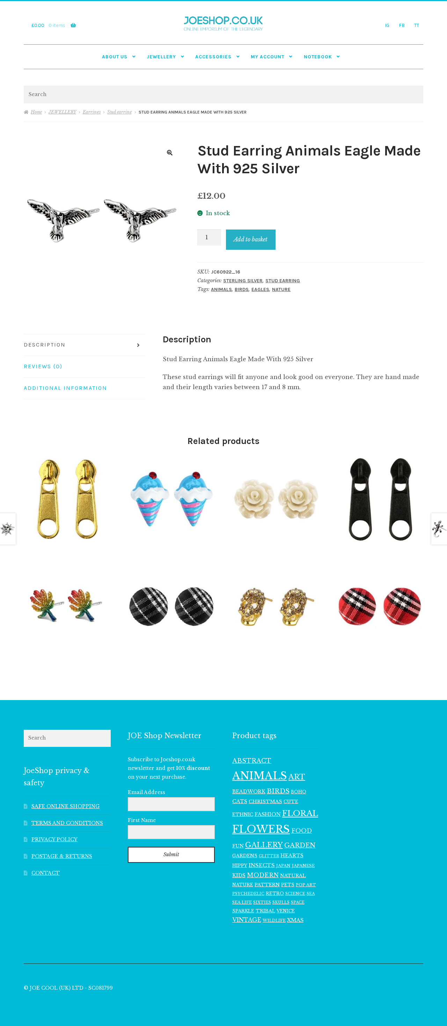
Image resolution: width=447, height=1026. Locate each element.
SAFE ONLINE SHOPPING (65, 806)
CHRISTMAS (265, 802)
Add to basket (251, 239)
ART (296, 776)
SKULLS (281, 902)
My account (267, 56)
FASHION (268, 814)
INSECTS (262, 865)
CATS (239, 801)
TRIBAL (265, 911)
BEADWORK (248, 791)
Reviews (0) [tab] (43, 366)
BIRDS (242, 289)
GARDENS (244, 855)
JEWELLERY (161, 56)
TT (416, 25)
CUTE (291, 801)
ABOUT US (114, 56)
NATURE (281, 289)
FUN (238, 846)
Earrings (92, 112)
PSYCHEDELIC (248, 893)
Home (36, 112)
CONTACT (45, 873)
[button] (169, 152)
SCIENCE (295, 893)
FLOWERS (261, 829)
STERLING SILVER (243, 281)
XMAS (295, 920)
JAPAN (283, 865)
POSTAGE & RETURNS (61, 856)
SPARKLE (243, 911)
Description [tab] (45, 344)
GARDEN (300, 845)
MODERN (263, 875)
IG (387, 25)
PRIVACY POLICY (54, 840)
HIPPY (239, 865)
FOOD (301, 830)
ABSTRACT (251, 761)
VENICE (286, 911)
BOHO (298, 791)
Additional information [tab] (65, 388)
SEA (311, 893)
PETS (287, 884)
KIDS (239, 875)
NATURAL (293, 876)
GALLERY (264, 845)
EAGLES (260, 289)
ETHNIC (242, 814)
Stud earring (119, 112)
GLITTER (269, 856)
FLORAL (300, 813)
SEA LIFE (242, 902)
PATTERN (267, 885)
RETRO (275, 893)
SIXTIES (262, 902)
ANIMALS (221, 289)
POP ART (306, 884)
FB (402, 25)
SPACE (298, 902)
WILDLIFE (274, 920)
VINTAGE (246, 920)
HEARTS (291, 855)
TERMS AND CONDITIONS (67, 823)
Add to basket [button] (67, 498)
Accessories (213, 56)
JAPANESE (303, 865)
